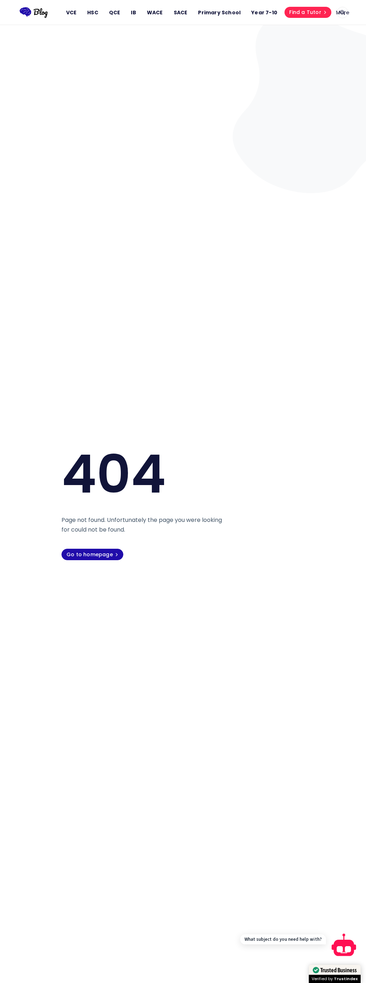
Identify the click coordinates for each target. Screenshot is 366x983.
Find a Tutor (305, 12)
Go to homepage (89, 554)
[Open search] (342, 12)
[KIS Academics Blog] (33, 12)
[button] (343, 946)
